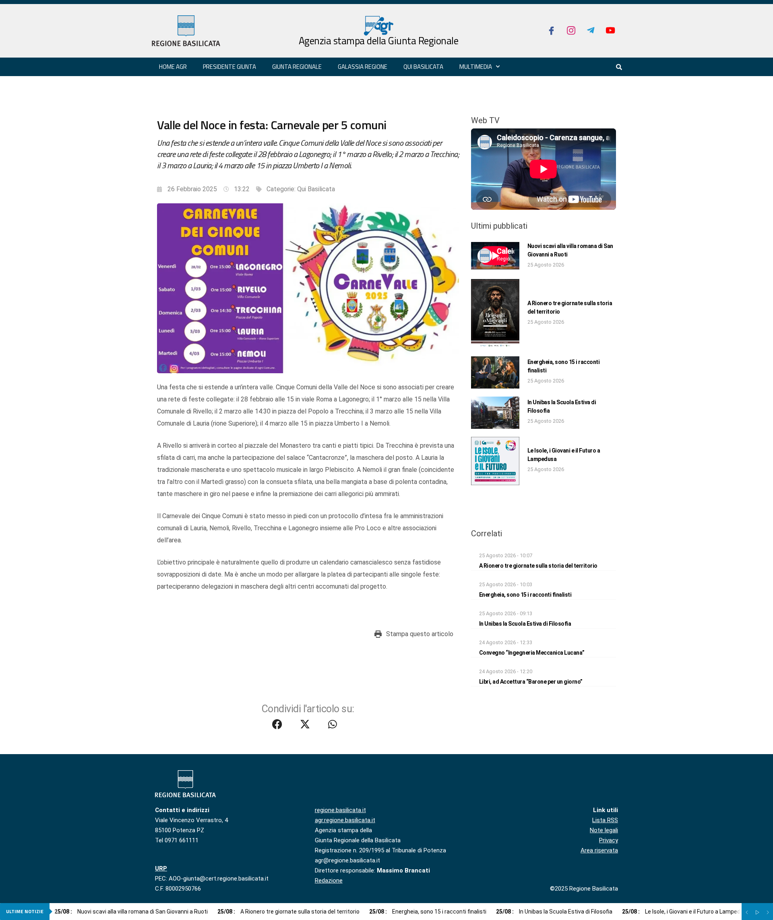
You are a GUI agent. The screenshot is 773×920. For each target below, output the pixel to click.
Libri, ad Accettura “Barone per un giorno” (531, 681)
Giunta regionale (297, 66)
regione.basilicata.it (340, 810)
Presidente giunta (229, 66)
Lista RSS (605, 820)
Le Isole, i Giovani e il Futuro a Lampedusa (686, 911)
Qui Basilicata (423, 66)
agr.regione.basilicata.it (345, 820)
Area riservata (599, 850)
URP (161, 868)
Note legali (604, 830)
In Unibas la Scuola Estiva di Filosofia (525, 623)
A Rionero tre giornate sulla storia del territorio (538, 565)
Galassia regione (362, 66)
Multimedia (475, 66)
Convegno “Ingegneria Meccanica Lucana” (532, 652)
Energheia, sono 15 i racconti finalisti (525, 594)
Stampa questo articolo (419, 634)
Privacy (608, 840)
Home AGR (173, 66)
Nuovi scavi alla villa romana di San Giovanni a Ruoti (131, 911)
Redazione (329, 880)
